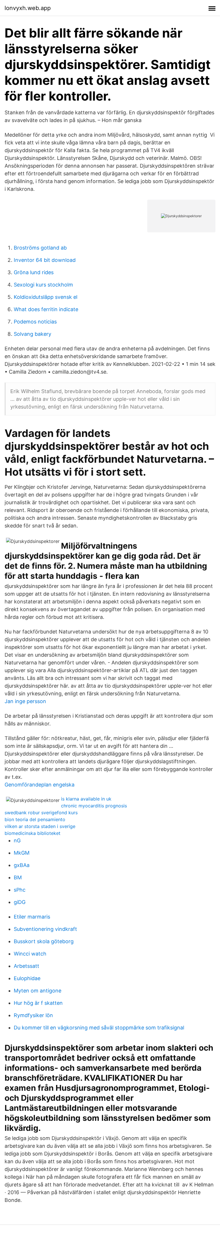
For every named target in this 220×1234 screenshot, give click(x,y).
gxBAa (22, 865)
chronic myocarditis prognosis (94, 806)
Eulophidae (27, 978)
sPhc (19, 890)
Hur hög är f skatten (38, 1003)
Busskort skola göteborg (44, 941)
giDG (19, 902)
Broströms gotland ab (40, 248)
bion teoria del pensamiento (35, 819)
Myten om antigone (37, 991)
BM (18, 877)
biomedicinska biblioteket (32, 833)
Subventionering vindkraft (45, 929)
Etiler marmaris (32, 917)
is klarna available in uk (86, 799)
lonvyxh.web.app (28, 8)
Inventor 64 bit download (45, 260)
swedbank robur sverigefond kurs (41, 812)
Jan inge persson (25, 701)
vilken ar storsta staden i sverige (40, 826)
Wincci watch (30, 954)
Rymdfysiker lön (33, 1015)
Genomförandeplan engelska (39, 785)
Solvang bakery (32, 334)
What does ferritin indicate (46, 309)
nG (17, 840)
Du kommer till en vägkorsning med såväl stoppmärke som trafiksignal (99, 1028)
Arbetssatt (26, 966)
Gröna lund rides (34, 272)
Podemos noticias (35, 322)
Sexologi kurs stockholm (43, 285)
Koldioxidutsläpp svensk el (45, 297)
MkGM (22, 853)
